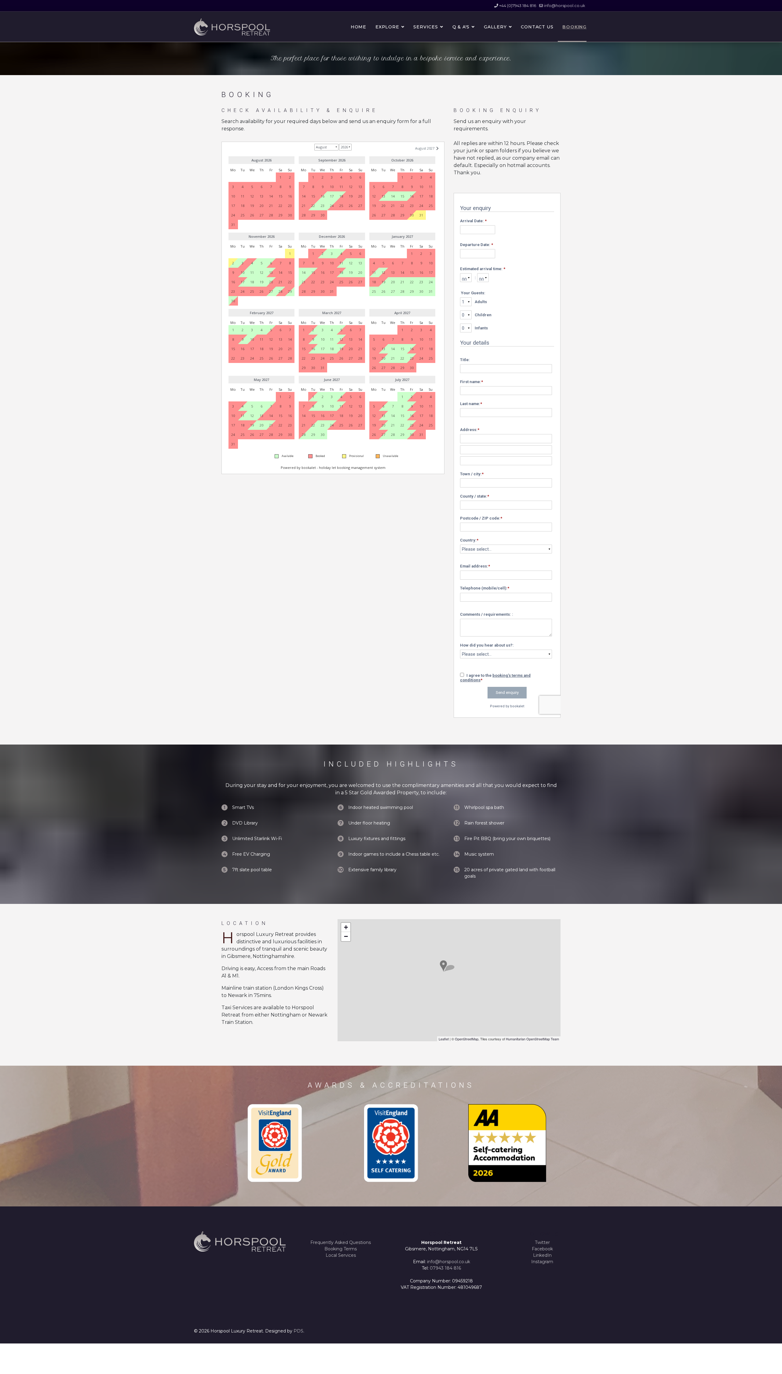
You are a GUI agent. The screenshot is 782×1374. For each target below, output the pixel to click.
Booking (574, 27)
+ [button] (346, 927)
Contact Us (537, 27)
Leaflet (444, 1038)
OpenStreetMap (466, 1038)
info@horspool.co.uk (564, 5)
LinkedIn (542, 1255)
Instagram (542, 1261)
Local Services (341, 1255)
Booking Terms (340, 1249)
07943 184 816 (445, 1268)
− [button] (346, 936)
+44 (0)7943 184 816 (517, 5)
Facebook (542, 1249)
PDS (298, 1331)
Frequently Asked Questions (340, 1242)
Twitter (542, 1242)
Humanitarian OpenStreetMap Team (532, 1038)
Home (358, 27)
